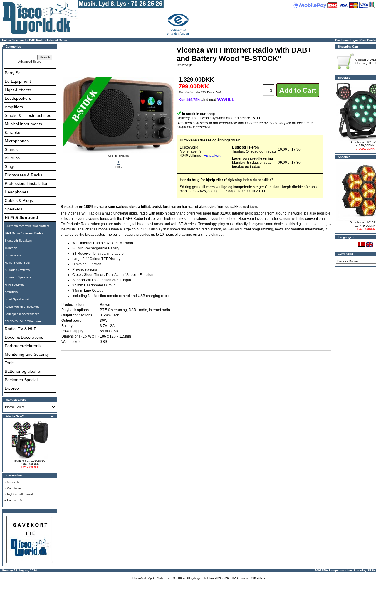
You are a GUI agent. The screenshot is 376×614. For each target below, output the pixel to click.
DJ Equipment (18, 81)
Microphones (17, 141)
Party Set (13, 72)
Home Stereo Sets (17, 262)
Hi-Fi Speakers (14, 284)
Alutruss (12, 158)
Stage (10, 166)
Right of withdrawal (20, 494)
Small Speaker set (17, 299)
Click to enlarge (118, 155)
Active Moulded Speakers (22, 306)
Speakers (13, 209)
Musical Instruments (23, 124)
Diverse (12, 388)
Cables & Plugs (19, 200)
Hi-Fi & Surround (14, 40)
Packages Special (21, 379)
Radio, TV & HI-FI (21, 328)
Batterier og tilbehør (23, 371)
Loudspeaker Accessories (22, 314)
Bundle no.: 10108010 (29, 460)
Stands (11, 149)
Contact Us (14, 500)
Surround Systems (17, 269)
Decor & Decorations (24, 337)
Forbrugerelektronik (23, 345)
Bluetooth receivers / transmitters (27, 225)
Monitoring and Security (27, 354)
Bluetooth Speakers (18, 240)
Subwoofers (13, 255)
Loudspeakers (18, 98)
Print (118, 166)
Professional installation (26, 183)
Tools (9, 362)
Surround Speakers (18, 277)
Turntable (11, 247)
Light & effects (18, 89)
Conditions (14, 488)
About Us (13, 482)
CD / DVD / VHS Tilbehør (21, 321)
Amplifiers (14, 106)
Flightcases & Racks (23, 175)
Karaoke (12, 132)
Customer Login (346, 40)
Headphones (16, 192)
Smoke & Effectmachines (28, 115)
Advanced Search (30, 61)
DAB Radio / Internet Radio (48, 40)
